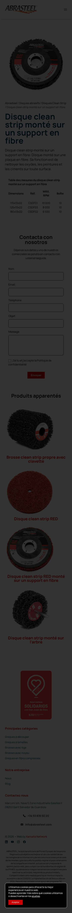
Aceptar (15, 902)
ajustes (36, 896)
